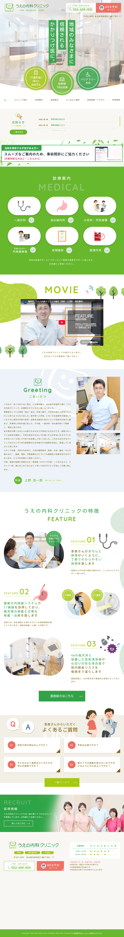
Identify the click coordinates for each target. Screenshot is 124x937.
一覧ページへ (62, 782)
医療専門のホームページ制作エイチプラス (88, 933)
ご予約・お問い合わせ (82, 8)
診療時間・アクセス (96, 100)
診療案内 (39, 100)
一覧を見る (18, 132)
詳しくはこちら (18, 823)
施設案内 (54, 100)
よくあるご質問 (73, 100)
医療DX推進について (58, 125)
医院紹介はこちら (62, 696)
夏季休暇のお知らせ (58, 119)
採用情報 (116, 100)
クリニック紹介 (21, 100)
